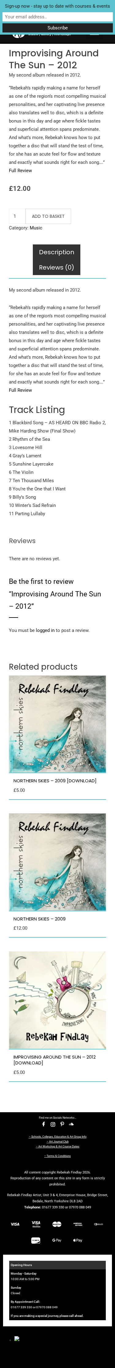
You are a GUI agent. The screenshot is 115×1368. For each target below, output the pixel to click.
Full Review (20, 170)
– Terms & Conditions (57, 1156)
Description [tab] (56, 252)
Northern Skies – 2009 (39, 919)
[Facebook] (43, 1124)
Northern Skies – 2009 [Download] (55, 780)
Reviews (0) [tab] (56, 267)
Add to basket (48, 216)
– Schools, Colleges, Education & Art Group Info (57, 1136)
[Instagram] (53, 1124)
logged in (45, 630)
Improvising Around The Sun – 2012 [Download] (54, 1060)
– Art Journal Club (58, 1141)
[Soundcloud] (71, 1124)
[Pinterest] (62, 1124)
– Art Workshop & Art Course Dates (57, 1146)
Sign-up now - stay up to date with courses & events (57, 6)
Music (36, 228)
